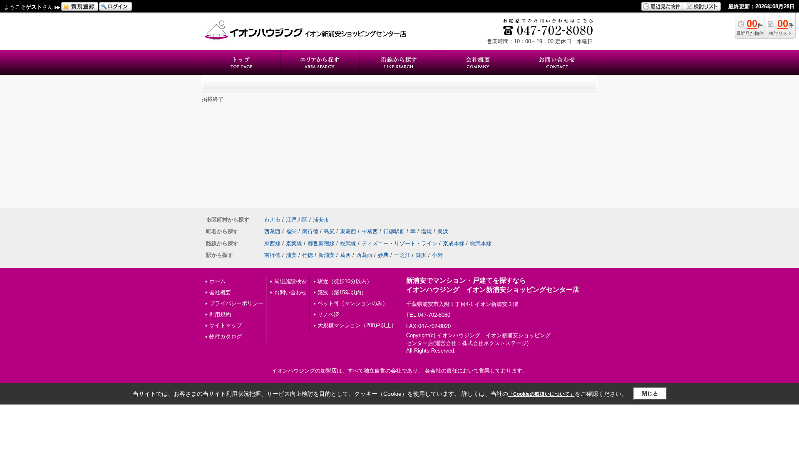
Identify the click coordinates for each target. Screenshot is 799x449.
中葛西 (370, 231)
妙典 (383, 255)
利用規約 (220, 314)
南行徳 (310, 231)
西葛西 (272, 231)
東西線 (272, 243)
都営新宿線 (321, 243)
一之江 (402, 255)
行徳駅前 (394, 231)
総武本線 (480, 243)
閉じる (650, 393)
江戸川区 (297, 220)
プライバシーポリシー (236, 303)
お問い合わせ (290, 292)
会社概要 (220, 292)
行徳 (307, 255)
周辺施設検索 (290, 281)
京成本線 (453, 243)
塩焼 (426, 231)
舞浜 (421, 255)
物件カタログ (225, 336)
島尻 (329, 231)
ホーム (217, 281)
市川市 (272, 220)
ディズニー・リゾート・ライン (399, 243)
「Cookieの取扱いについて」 (541, 394)
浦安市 (321, 220)
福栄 (291, 231)
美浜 (442, 231)
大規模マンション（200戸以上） (357, 325)
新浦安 (326, 255)
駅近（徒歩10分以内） (345, 281)
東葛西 (348, 231)
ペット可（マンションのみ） (353, 303)
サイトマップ (225, 325)
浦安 (291, 255)
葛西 (345, 255)
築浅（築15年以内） (342, 292)
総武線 (348, 243)
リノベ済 (328, 314)
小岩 (437, 255)
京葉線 (294, 243)
